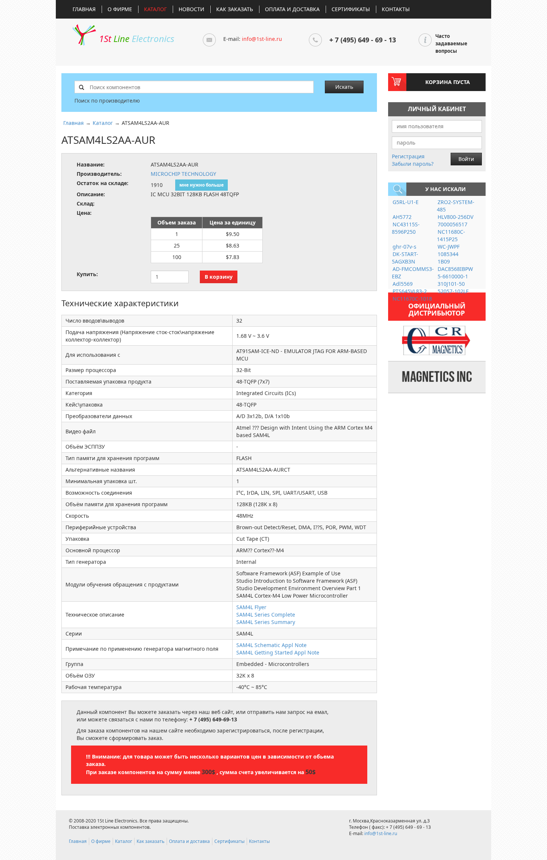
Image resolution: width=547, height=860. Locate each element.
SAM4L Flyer (251, 607)
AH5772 (402, 216)
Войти (466, 158)
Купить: (87, 274)
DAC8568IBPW (455, 268)
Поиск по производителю (107, 100)
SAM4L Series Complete (265, 614)
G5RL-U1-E (406, 202)
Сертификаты (351, 9)
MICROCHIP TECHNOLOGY (183, 173)
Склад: (86, 203)
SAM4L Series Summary (265, 621)
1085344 (448, 254)
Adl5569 (403, 283)
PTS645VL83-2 (410, 291)
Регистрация (408, 156)
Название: (91, 164)
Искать (344, 86)
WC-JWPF (449, 246)
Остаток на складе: (102, 183)
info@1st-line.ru (262, 38)
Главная (84, 9)
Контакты (396, 9)
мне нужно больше (201, 185)
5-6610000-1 (453, 276)
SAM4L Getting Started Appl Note (277, 652)
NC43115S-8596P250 (406, 228)
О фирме (120, 9)
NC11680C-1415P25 (451, 235)
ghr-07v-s (404, 246)
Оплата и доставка (292, 9)
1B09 (444, 261)
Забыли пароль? (413, 163)
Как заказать (234, 9)
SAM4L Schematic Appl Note (271, 645)
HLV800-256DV (455, 216)
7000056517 (452, 224)
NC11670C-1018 (412, 298)
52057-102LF (453, 291)
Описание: (91, 194)
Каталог (155, 9)
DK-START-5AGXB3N (405, 257)
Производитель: (99, 173)
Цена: (84, 212)
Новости (191, 9)
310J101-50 (451, 283)
